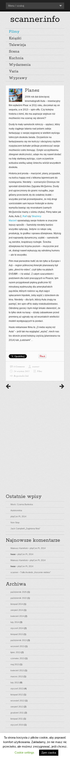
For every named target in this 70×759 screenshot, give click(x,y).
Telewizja (17, 45)
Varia (13, 71)
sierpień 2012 (16, 706)
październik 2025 (18, 592)
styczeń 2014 (16, 628)
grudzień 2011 (17, 713)
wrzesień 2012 (17, 700)
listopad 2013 (16, 634)
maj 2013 (14, 664)
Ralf (25, 216)
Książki (15, 38)
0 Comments (19, 366)
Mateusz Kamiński (19, 548)
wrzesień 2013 (17, 646)
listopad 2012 (16, 694)
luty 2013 (14, 682)
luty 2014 (14, 622)
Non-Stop (14, 522)
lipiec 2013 (15, 652)
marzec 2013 (16, 676)
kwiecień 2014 (17, 616)
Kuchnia (16, 58)
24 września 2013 (22, 371)
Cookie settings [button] (24, 752)
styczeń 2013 (16, 688)
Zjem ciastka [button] (48, 752)
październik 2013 (18, 640)
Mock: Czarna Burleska (21, 504)
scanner (35, 366)
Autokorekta (16, 510)
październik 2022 (18, 598)
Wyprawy (18, 78)
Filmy (14, 31)
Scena (14, 51)
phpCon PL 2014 (18, 516)
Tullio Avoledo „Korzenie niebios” (35, 572)
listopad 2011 (16, 719)
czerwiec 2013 (17, 658)
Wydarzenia (20, 64)
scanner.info (35, 19)
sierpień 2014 (16, 610)
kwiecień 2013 (17, 670)
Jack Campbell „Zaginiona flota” (25, 528)
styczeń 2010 (16, 725)
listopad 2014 (16, 604)
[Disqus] (35, 440)
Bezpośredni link (21, 375)
